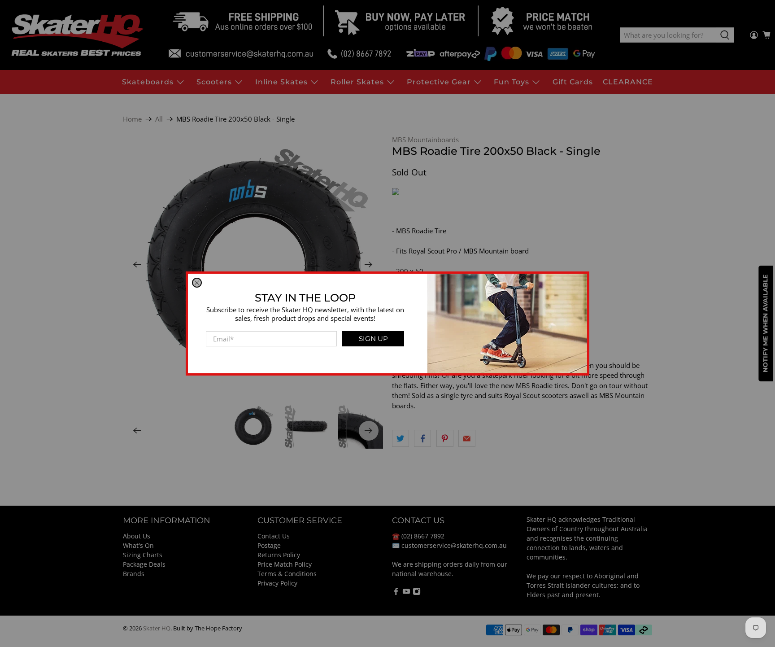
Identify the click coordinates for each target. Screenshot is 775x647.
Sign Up (373, 338)
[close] (196, 282)
